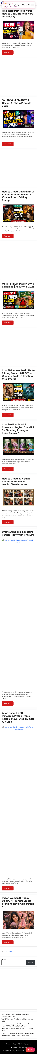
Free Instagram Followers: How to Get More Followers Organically (17, 13)
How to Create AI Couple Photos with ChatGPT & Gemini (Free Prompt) (16, 481)
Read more (8, 52)
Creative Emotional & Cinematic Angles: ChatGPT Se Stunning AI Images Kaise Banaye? (18, 428)
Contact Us (23, 1047)
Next (10, 951)
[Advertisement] (18, 77)
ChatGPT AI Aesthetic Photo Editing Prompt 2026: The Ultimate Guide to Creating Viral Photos (18, 374)
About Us (13, 1047)
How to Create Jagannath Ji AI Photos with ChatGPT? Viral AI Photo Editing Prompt (18, 196)
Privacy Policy (11, 1044)
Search (3, 959)
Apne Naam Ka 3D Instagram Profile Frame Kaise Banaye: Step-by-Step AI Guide (18, 717)
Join (31, 1050)
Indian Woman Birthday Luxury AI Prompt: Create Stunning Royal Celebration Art (18, 902)
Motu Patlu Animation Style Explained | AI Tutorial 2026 (18, 285)
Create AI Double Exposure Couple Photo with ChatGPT (18, 533)
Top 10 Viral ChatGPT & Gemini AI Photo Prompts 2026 (16, 103)
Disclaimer (27, 1044)
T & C (20, 1044)
